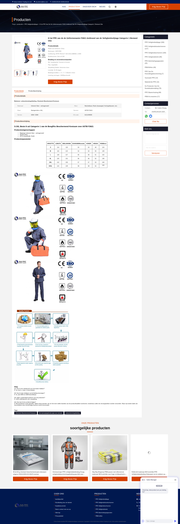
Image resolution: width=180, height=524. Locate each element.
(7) (154, 73)
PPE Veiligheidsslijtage (31, 24)
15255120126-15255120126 (60, 2)
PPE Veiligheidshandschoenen (105, 502)
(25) (154, 62)
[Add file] (143, 521)
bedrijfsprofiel (59, 499)
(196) (154, 42)
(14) (151, 78)
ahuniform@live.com (42, 2)
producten (20, 24)
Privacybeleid (59, 516)
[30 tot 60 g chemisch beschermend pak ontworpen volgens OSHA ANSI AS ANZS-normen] (30, 452)
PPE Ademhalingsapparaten (104, 512)
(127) (155, 47)
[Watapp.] (146, 116)
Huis (64, 6)
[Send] (175, 521)
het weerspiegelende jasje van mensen (50, 413)
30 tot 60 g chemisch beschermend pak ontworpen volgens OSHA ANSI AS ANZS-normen (29, 473)
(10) (152, 82)
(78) (153, 87)
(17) (152, 96)
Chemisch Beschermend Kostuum (26, 413)
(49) (150, 67)
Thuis (13, 24)
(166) (155, 53)
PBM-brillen (99, 516)
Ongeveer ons (89, 6)
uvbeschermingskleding (73, 413)
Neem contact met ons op (63, 509)
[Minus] (175, 480)
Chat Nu (155, 121)
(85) (153, 57)
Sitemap (57, 512)
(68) (153, 92)
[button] (15, 456)
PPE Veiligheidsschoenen (103, 506)
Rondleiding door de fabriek (63, 502)
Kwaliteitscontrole (60, 506)
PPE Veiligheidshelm (102, 509)
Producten (73, 6)
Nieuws (102, 6)
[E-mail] (150, 116)
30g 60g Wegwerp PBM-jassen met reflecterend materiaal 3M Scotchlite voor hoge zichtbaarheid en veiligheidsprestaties (109, 473)
